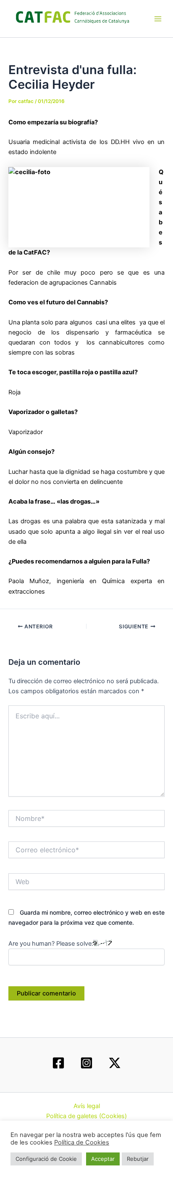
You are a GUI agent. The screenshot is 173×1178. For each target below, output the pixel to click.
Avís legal (86, 1106)
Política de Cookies (81, 1142)
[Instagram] (86, 1063)
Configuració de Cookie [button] (46, 1158)
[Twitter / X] (114, 1063)
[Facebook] (58, 1063)
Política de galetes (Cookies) (86, 1116)
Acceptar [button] (103, 1158)
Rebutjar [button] (138, 1158)
